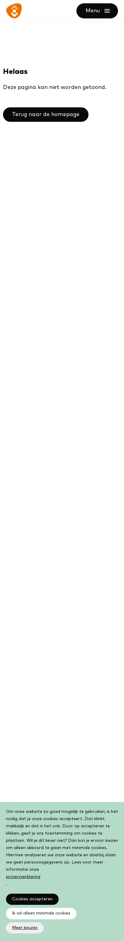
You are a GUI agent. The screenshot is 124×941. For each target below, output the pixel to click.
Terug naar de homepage (45, 114)
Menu (101, 11)
